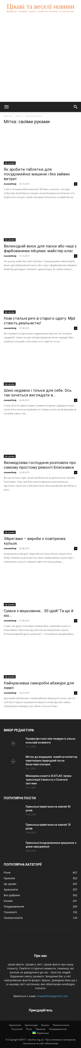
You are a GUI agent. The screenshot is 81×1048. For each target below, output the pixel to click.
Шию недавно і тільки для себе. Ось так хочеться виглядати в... (38, 392)
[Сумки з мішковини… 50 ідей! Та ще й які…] (40, 588)
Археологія (15, 1025)
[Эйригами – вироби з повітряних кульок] (40, 516)
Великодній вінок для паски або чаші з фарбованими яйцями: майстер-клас (40, 248)
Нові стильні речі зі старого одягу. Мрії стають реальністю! (39, 320)
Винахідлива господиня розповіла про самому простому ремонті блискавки (40, 465)
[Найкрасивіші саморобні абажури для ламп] (40, 660)
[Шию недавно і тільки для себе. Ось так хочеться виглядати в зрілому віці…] (40, 367)
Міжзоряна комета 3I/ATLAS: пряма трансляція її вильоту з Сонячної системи (48, 779)
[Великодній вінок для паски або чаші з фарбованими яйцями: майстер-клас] (40, 223)
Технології (17, 1029)
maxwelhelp (10, 183)
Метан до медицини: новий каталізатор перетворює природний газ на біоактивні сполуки (51, 760)
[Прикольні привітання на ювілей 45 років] (13, 811)
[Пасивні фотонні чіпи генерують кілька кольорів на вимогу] (13, 743)
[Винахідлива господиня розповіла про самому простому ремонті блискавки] (40, 440)
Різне (29, 1029)
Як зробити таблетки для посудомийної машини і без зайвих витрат (37, 174)
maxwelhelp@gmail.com (52, 996)
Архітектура (31, 1025)
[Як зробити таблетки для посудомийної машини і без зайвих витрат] (40, 146)
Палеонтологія (61, 1025)
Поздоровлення (58, 1029)
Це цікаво (10, 163)
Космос (45, 1025)
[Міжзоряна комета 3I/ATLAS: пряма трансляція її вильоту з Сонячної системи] (13, 780)
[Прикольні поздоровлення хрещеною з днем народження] (13, 847)
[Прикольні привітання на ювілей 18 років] (13, 829)
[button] (6, 107)
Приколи (40, 1029)
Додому (8, 115)
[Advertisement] (40, 59)
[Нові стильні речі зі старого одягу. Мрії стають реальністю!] (40, 295)
